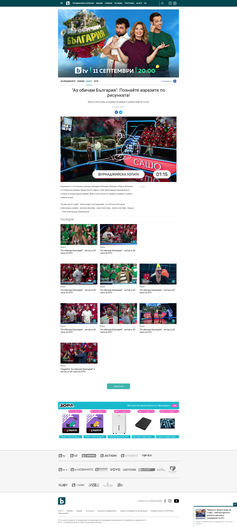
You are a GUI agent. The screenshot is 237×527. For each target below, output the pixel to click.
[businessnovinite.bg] (102, 469)
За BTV (60, 511)
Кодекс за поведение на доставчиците (133, 511)
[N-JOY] (65, 485)
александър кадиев (69, 208)
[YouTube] (175, 500)
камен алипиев (119, 208)
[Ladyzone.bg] (130, 469)
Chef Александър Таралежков (75, 211)
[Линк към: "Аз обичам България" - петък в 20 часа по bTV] (79, 242)
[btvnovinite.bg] (82, 470)
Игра (96, 81)
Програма (129, 3)
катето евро (73, 204)
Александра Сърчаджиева (92, 204)
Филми (99, 3)
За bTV (139, 3)
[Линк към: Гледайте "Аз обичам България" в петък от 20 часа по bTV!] (79, 361)
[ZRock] (123, 485)
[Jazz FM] (95, 485)
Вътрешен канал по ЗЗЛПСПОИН (162, 511)
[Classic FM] (110, 485)
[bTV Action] (110, 455)
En (145, 3)
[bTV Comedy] (76, 455)
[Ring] (149, 455)
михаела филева (87, 208)
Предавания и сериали (83, 3)
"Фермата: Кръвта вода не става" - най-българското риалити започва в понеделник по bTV (219, 513)
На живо (118, 3)
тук (174, 406)
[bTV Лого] (61, 501)
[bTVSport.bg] (147, 469)
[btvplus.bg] (64, 469)
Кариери (79, 511)
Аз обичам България (115, 204)
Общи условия (63, 513)
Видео (89, 81)
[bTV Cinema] (91, 455)
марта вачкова (103, 208)
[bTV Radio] (80, 485)
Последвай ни (166, 81)
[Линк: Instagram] (169, 501)
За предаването (68, 81)
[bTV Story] (131, 455)
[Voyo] (116, 469)
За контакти (90, 511)
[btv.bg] (64, 455)
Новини (108, 3)
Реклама (70, 511)
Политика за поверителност (107, 511)
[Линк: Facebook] (164, 500)
